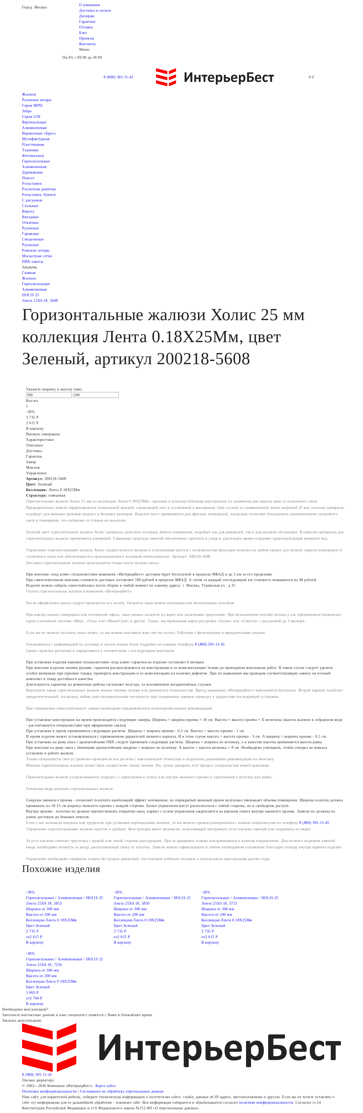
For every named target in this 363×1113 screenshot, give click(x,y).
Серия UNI (31, 117)
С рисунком (32, 200)
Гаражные (30, 234)
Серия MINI (32, 106)
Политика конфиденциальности (49, 1091)
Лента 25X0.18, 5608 (40, 301)
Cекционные (33, 239)
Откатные (30, 223)
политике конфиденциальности (266, 1103)
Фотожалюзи (33, 156)
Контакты (87, 44)
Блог (83, 33)
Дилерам (86, 16)
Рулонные (30, 228)
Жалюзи (29, 94)
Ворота (28, 211)
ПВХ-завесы (32, 262)
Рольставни (32, 184)
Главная (29, 273)
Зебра (27, 111)
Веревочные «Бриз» (39, 133)
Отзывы (85, 27)
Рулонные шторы (36, 100)
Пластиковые (33, 145)
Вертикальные (34, 122)
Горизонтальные (36, 161)
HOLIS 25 (30, 295)
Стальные (30, 206)
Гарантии (87, 22)
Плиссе (28, 178)
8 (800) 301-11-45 (119, 77)
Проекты (86, 38)
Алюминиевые (34, 167)
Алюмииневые (34, 128)
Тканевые (30, 150)
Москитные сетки (37, 256)
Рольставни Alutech (39, 195)
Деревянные (32, 172)
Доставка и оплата (95, 10)
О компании (89, 5)
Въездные (30, 217)
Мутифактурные (36, 139)
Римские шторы (35, 250)
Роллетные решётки (39, 189)
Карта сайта (105, 1086)
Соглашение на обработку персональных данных (122, 1091)
